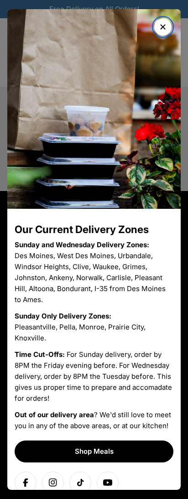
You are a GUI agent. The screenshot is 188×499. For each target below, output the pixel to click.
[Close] (163, 27)
